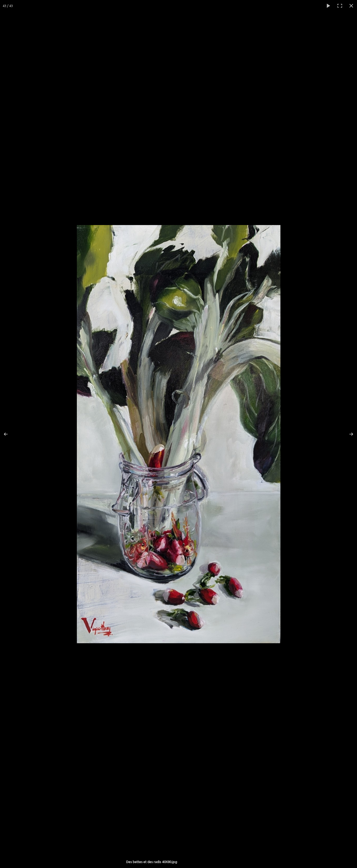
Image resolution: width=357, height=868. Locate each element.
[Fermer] (351, 6)
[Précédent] (9, 434)
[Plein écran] (340, 6)
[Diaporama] (328, 6)
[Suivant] (348, 434)
